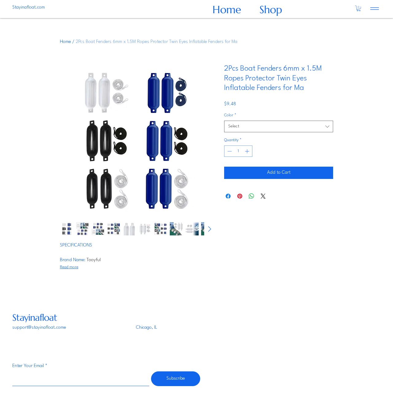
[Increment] (247, 151)
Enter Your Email (28, 366)
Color (230, 115)
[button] (358, 8)
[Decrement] (229, 151)
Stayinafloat (34, 317)
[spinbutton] (238, 151)
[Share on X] (263, 196)
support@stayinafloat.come (39, 327)
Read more (69, 267)
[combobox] (278, 126)
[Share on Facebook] (228, 196)
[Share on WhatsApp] (251, 196)
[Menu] (374, 8)
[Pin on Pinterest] (239, 196)
